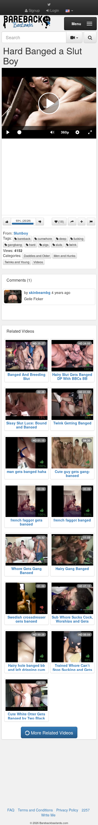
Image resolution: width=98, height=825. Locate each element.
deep (62, 238)
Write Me (48, 814)
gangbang (14, 244)
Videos (38, 262)
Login (54, 10)
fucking (78, 238)
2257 (86, 809)
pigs (45, 244)
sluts (58, 244)
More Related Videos (51, 732)
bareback (23, 238)
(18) (61, 221)
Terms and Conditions (35, 809)
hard (31, 244)
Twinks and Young (17, 262)
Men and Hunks (64, 255)
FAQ (10, 809)
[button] (69, 10)
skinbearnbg (40, 292)
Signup (34, 10)
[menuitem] (65, 132)
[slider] (30, 132)
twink (72, 244)
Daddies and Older (37, 255)
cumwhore (44, 238)
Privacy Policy (67, 809)
